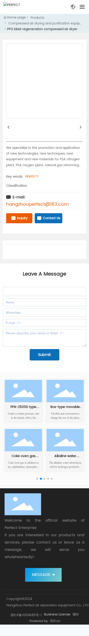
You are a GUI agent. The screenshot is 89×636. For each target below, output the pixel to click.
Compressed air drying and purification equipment (45, 23)
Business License (57, 614)
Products (37, 17)
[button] (37, 479)
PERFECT (31, 176)
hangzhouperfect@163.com (37, 204)
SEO (76, 614)
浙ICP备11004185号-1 (26, 615)
